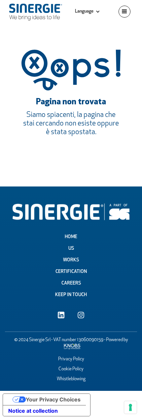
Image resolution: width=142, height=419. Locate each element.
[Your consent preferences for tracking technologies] (130, 407)
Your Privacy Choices (53, 399)
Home (71, 237)
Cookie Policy (71, 369)
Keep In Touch (71, 294)
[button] (87, 12)
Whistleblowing (71, 379)
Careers (71, 283)
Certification (71, 271)
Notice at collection (33, 410)
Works (71, 260)
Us (71, 248)
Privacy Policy (71, 359)
